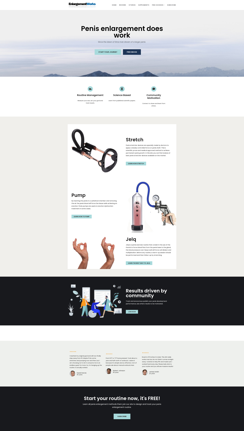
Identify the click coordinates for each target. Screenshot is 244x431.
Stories (132, 5)
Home (114, 5)
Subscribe (171, 5)
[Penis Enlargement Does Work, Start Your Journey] (82, 5)
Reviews (122, 5)
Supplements (143, 5)
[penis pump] (149, 205)
